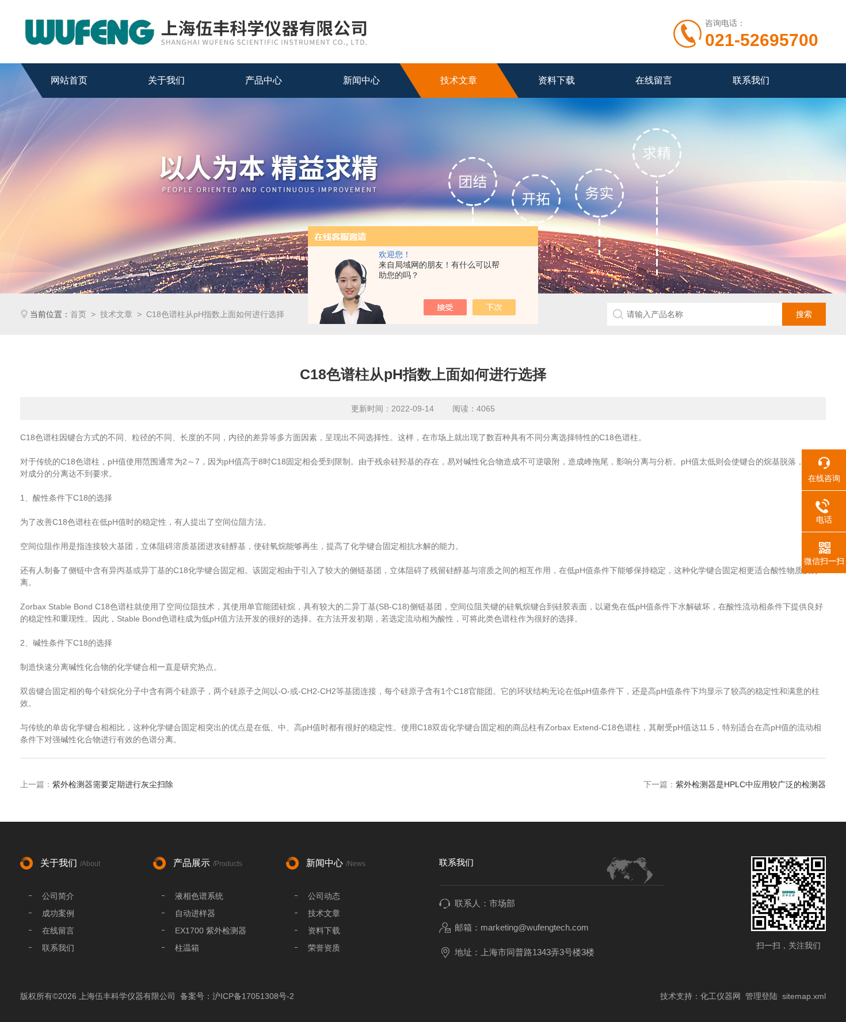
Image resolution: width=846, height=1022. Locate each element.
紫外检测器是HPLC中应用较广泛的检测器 (751, 784)
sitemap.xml (804, 996)
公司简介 (58, 896)
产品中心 (263, 80)
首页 (78, 314)
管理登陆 (761, 996)
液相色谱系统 (199, 896)
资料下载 (556, 80)
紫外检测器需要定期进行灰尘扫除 (112, 784)
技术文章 (458, 80)
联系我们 (751, 80)
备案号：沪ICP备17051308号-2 (237, 996)
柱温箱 (187, 947)
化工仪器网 (720, 996)
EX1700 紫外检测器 (210, 930)
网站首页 (69, 80)
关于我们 (166, 80)
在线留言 (653, 80)
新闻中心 (361, 80)
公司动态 (324, 896)
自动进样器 (195, 913)
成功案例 (58, 913)
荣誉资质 (324, 947)
